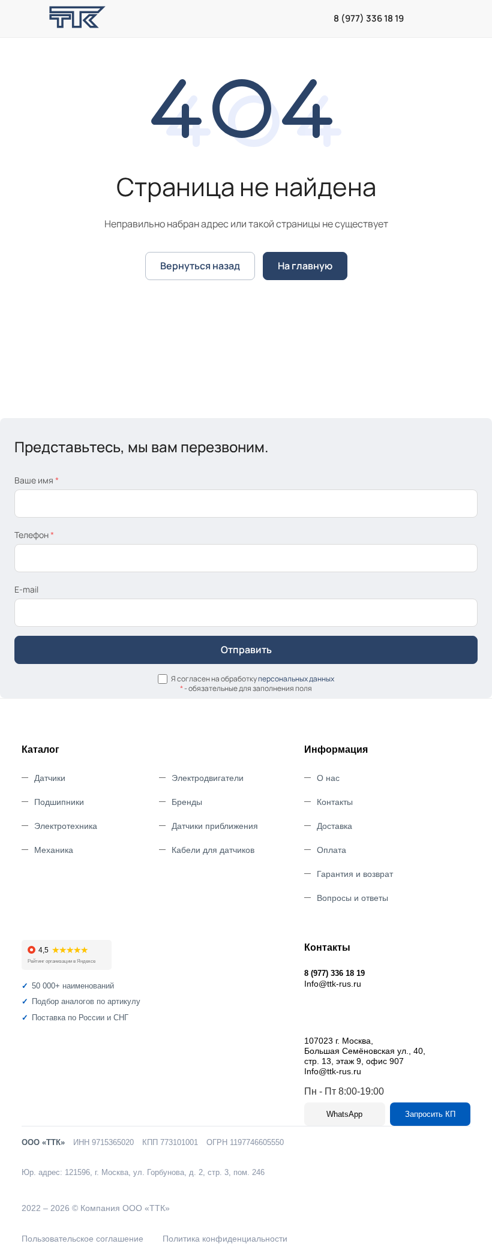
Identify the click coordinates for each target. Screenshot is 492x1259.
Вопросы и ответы (352, 898)
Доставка (334, 826)
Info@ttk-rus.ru (332, 983)
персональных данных (296, 679)
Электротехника (65, 826)
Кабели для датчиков (213, 850)
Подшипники (59, 802)
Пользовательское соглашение (82, 1238)
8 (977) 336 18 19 (369, 18)
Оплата (331, 850)
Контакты (335, 802)
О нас (328, 778)
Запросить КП (430, 1114)
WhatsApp (344, 1114)
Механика (53, 850)
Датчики (49, 778)
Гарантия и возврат (355, 874)
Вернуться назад (200, 265)
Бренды (187, 802)
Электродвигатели (208, 778)
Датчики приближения (215, 826)
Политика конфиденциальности (225, 1238)
